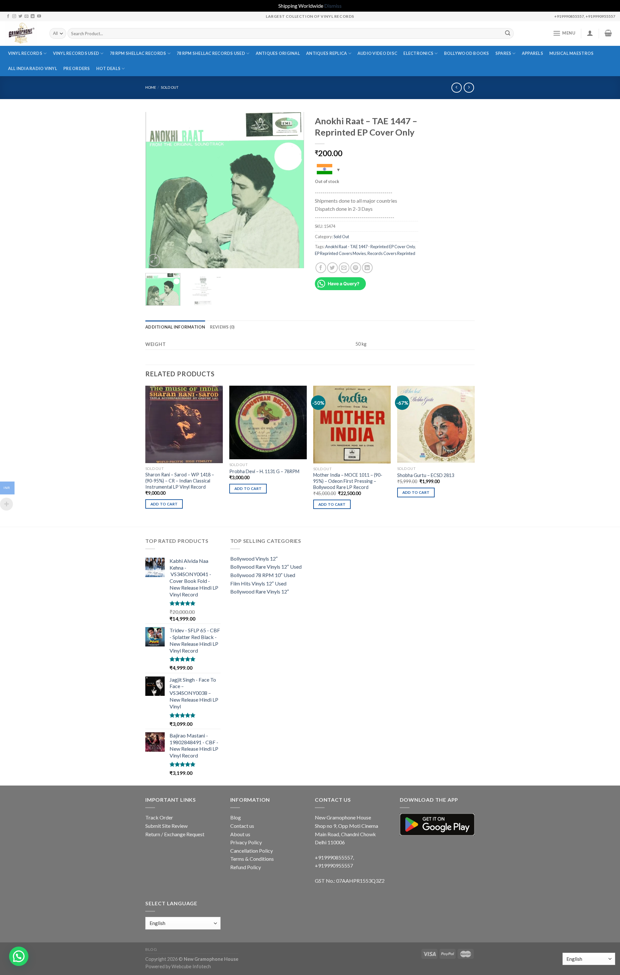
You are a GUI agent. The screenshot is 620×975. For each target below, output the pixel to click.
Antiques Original (278, 53)
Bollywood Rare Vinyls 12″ (259, 591)
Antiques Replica (326, 53)
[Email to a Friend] (344, 267)
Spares (503, 53)
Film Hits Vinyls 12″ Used (258, 583)
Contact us (242, 826)
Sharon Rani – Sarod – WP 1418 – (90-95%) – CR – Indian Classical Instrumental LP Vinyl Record (179, 480)
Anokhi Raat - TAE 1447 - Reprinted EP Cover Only (370, 246)
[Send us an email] (26, 16)
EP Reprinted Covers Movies (340, 253)
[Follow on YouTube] (39, 16)
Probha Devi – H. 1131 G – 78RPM (264, 471)
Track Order (159, 817)
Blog (235, 817)
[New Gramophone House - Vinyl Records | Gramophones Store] (22, 33)
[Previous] (156, 190)
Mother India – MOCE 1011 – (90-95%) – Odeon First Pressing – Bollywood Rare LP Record (347, 481)
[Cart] (608, 33)
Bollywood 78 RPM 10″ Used (262, 575)
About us (240, 834)
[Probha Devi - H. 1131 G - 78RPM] (268, 422)
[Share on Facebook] (320, 267)
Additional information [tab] (175, 327)
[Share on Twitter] (332, 267)
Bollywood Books (466, 53)
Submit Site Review (166, 826)
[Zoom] (154, 260)
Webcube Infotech (191, 966)
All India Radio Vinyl (32, 68)
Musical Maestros (571, 53)
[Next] (294, 190)
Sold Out (170, 87)
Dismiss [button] (333, 6)
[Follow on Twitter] (20, 16)
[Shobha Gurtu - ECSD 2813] (436, 424)
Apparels (532, 53)
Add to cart (164, 504)
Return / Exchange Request (174, 834)
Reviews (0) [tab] (222, 327)
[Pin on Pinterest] (355, 267)
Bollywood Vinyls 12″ (254, 558)
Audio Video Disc (377, 53)
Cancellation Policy (251, 851)
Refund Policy (245, 867)
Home (150, 87)
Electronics (418, 53)
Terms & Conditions (252, 859)
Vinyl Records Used (76, 53)
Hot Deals (108, 68)
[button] (18, 956)
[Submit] (507, 33)
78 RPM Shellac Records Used (211, 53)
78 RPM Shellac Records (138, 53)
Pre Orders (76, 68)
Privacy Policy (246, 842)
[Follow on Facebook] (8, 16)
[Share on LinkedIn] (367, 267)
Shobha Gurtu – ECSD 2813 (425, 475)
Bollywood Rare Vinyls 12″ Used (266, 567)
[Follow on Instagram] (14, 16)
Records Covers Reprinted (391, 253)
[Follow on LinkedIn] (33, 16)
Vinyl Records (25, 53)
